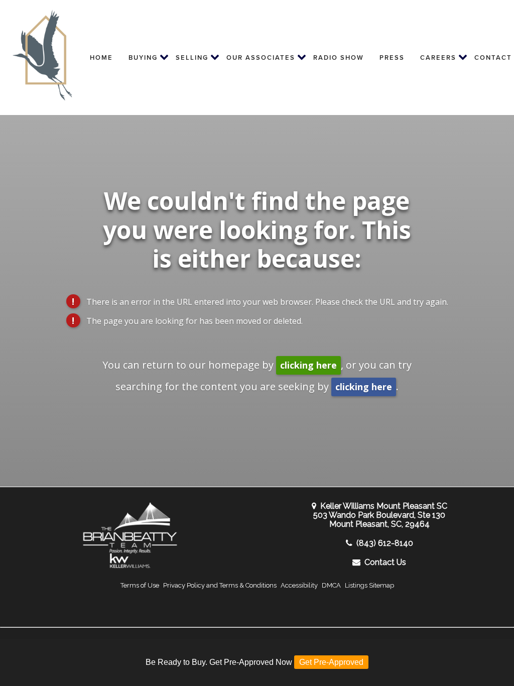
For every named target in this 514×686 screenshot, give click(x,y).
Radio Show (338, 57)
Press (392, 57)
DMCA (331, 585)
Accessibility (299, 585)
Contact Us (385, 562)
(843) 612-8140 (384, 543)
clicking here (308, 365)
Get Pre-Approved (331, 662)
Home (101, 57)
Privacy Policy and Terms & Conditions (220, 585)
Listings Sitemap (369, 585)
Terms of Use (139, 585)
